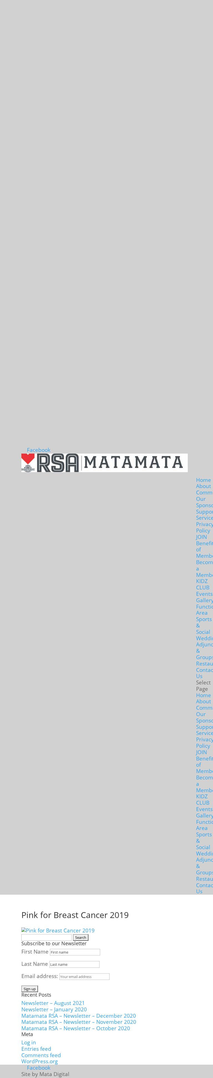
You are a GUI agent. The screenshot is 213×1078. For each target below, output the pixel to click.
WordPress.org (39, 1061)
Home (203, 480)
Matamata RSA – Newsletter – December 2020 (78, 1015)
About (203, 486)
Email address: (40, 976)
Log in (28, 1042)
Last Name (34, 963)
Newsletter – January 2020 (54, 1009)
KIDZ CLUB (202, 584)
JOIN (201, 537)
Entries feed (36, 1048)
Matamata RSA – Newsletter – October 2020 (75, 1028)
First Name (35, 951)
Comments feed (41, 1055)
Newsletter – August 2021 (53, 1003)
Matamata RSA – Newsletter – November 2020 (78, 1022)
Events (204, 593)
